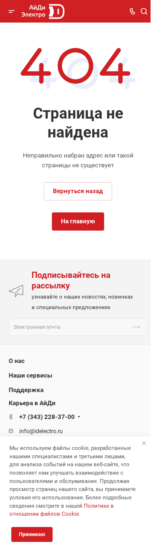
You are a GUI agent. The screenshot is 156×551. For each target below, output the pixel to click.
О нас (17, 360)
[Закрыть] (144, 443)
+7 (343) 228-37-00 (47, 416)
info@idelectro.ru (41, 431)
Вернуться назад (78, 191)
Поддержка (26, 390)
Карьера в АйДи (32, 403)
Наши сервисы (30, 375)
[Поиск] (143, 11)
